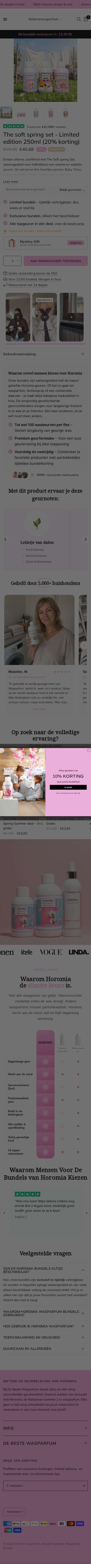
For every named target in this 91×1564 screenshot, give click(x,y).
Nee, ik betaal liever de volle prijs (68, 793)
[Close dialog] (88, 750)
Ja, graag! (68, 787)
